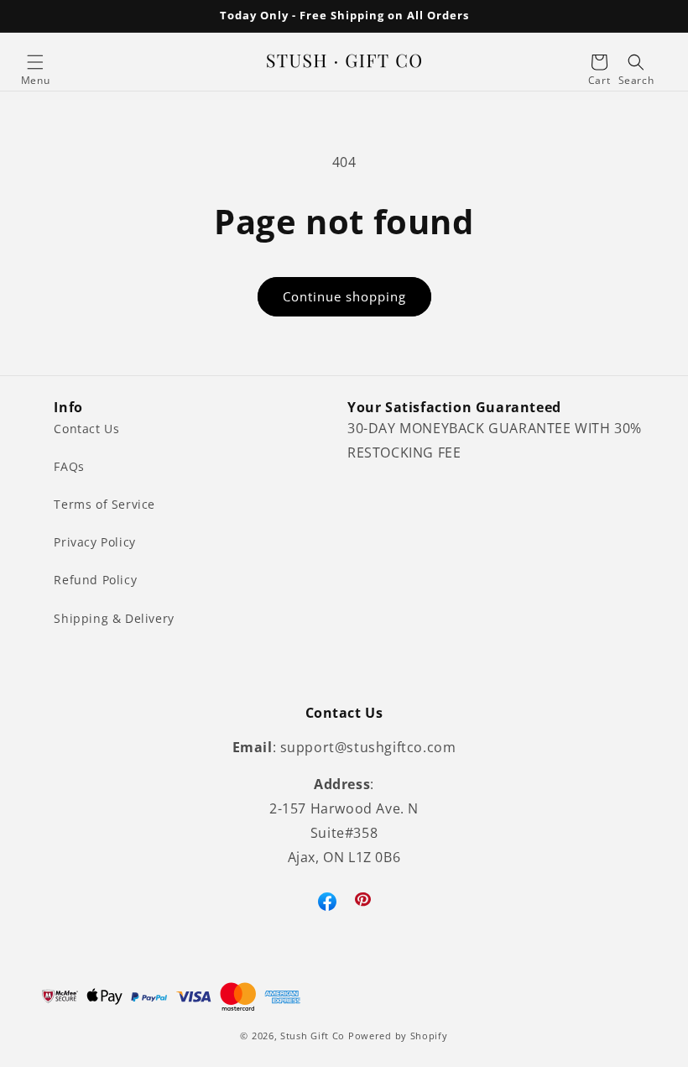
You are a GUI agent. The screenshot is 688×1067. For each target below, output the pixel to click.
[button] (35, 62)
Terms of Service (104, 504)
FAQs (69, 466)
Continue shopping (344, 296)
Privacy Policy (94, 542)
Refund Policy (95, 580)
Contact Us (86, 429)
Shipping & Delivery (114, 618)
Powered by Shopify (398, 1035)
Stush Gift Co (312, 1035)
